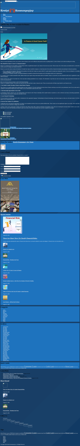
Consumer (5, 314)
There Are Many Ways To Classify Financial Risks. (20, 238)
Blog (4, 22)
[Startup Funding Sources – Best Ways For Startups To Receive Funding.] (5, 278)
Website (2, 171)
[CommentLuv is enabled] (6, 175)
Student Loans (23, 368)
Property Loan (14, 368)
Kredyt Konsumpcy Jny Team (9, 27)
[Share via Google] (7, 113)
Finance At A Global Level (8, 249)
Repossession (19, 434)
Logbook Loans (2, 434)
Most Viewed (4, 381)
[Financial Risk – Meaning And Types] (5, 257)
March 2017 (5, 342)
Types (1, 31)
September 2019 (6, 334)
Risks (4, 320)
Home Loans (69, 366)
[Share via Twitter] (7, 114)
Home (4, 14)
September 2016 (6, 349)
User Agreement (9, 16)
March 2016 (5, 355)
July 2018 (5, 339)
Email (2, 168)
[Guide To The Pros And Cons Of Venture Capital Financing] (5, 289)
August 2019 (5, 335)
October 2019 (5, 333)
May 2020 (5, 331)
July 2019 (5, 336)
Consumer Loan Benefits (19, 366)
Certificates (8, 366)
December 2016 (6, 345)
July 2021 (5, 327)
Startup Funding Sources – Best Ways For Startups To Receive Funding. (18, 280)
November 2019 (6, 332)
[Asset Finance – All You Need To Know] (5, 299)
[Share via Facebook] (7, 112)
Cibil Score (12, 366)
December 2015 (6, 358)
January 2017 (5, 344)
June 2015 (5, 359)
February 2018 (6, 340)
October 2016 (5, 348)
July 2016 (5, 351)
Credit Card (5, 315)
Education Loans (57, 366)
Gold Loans (63, 366)
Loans (4, 17)
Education (5, 316)
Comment (2, 164)
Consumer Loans (30, 366)
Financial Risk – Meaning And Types (11, 259)
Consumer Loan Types (41, 366)
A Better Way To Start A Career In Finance (12, 270)
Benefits (4, 18)
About (4, 15)
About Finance (3, 366)
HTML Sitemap (9, 20)
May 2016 (5, 353)
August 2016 (5, 350)
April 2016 (5, 354)
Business (4, 313)
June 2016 (5, 352)
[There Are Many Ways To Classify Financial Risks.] (12, 233)
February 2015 (6, 360)
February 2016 (6, 357)
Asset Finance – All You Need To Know (11, 302)
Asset (4, 309)
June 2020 (5, 330)
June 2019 (5, 337)
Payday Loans (8, 368)
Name (2, 166)
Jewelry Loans (76, 366)
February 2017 (6, 343)
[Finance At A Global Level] (5, 246)
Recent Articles (5, 214)
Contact (4, 19)
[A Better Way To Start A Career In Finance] (5, 267)
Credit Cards (50, 366)
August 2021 (5, 326)
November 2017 (6, 341)
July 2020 (5, 328)
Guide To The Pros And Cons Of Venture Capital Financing (15, 291)
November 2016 (6, 346)
